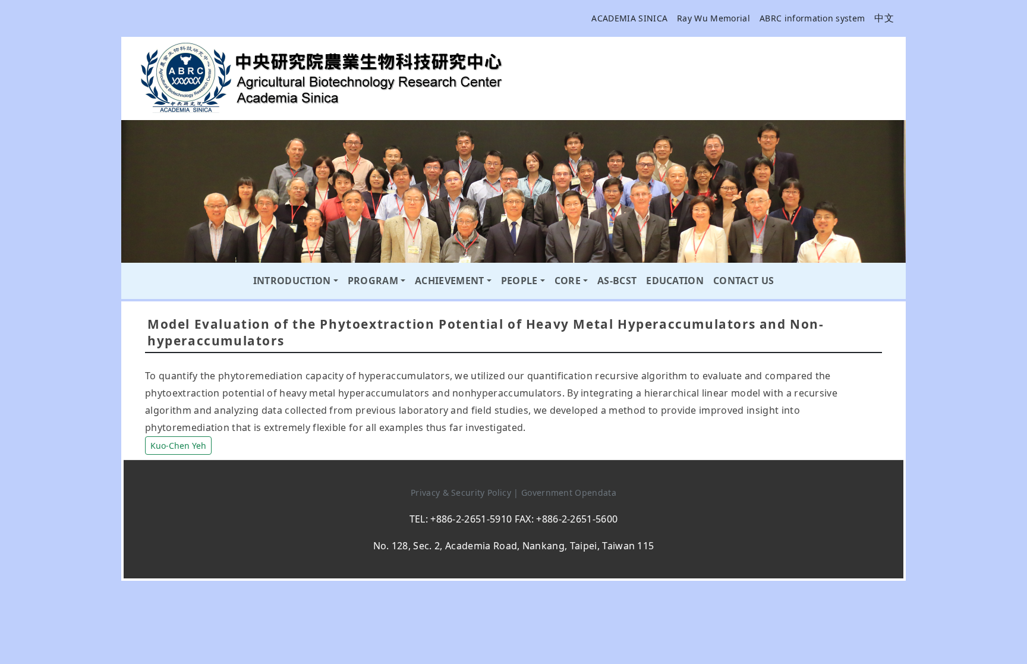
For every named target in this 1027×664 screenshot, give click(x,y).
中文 (884, 17)
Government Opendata (568, 492)
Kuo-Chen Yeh (178, 445)
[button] (178, 444)
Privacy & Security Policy (462, 492)
